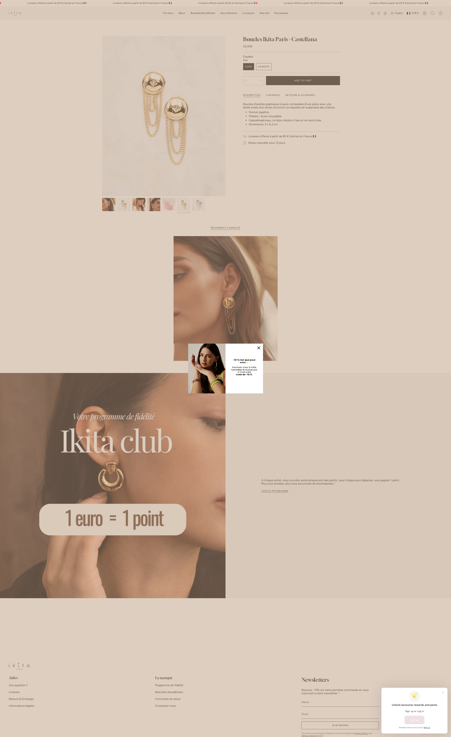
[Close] (259, 348)
